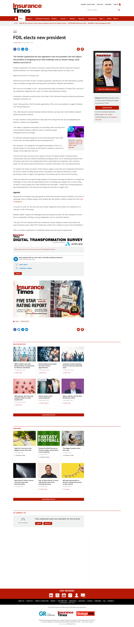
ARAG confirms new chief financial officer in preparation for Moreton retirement (24, 366)
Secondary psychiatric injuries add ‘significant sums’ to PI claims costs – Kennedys (75, 143)
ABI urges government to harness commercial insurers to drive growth (72, 482)
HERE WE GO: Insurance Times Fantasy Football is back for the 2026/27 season (42, 23)
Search (119, 9)
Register (100, 4)
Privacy (53, 601)
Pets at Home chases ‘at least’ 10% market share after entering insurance (49, 482)
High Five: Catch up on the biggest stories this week (22, 449)
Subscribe (108, 4)
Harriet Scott (43, 489)
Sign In (115, 4)
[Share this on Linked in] (22, 49)
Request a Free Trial (88, 4)
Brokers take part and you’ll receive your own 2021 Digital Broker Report (34, 249)
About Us (21, 601)
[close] (83, 45)
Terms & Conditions (42, 601)
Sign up (18, 273)
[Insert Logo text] (27, 12)
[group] (115, 18)
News (15, 32)
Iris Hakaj (66, 489)
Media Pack (72, 601)
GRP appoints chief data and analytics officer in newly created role (23, 398)
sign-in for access (106, 114)
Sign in (61, 45)
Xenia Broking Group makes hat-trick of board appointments (48, 366)
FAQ (104, 601)
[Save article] (82, 49)
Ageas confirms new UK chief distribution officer (72, 397)
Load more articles (48, 415)
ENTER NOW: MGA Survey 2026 (77, 23)
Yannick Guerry (44, 403)
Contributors (62, 601)
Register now (107, 108)
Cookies (89, 601)
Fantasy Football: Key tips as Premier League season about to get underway (48, 450)
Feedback (111, 601)
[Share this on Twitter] (18, 49)
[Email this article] (26, 49)
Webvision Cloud (71, 624)
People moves (25, 321)
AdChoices (81, 601)
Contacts (29, 601)
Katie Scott (18, 42)
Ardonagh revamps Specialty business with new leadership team (72, 366)
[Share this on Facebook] (14, 49)
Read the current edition (107, 89)
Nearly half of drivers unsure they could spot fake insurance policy (23, 482)
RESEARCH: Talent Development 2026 (99, 23)
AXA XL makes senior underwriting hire (45, 397)
